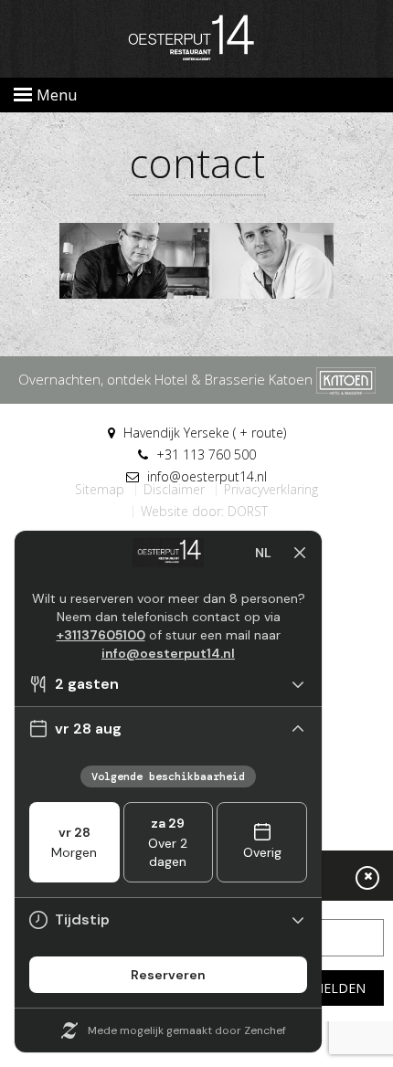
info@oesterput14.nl (205, 476)
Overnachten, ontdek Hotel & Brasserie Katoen (167, 379)
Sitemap (99, 489)
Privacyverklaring (271, 489)
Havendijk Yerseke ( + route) (203, 432)
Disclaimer (174, 489)
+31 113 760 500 (204, 454)
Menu (57, 95)
